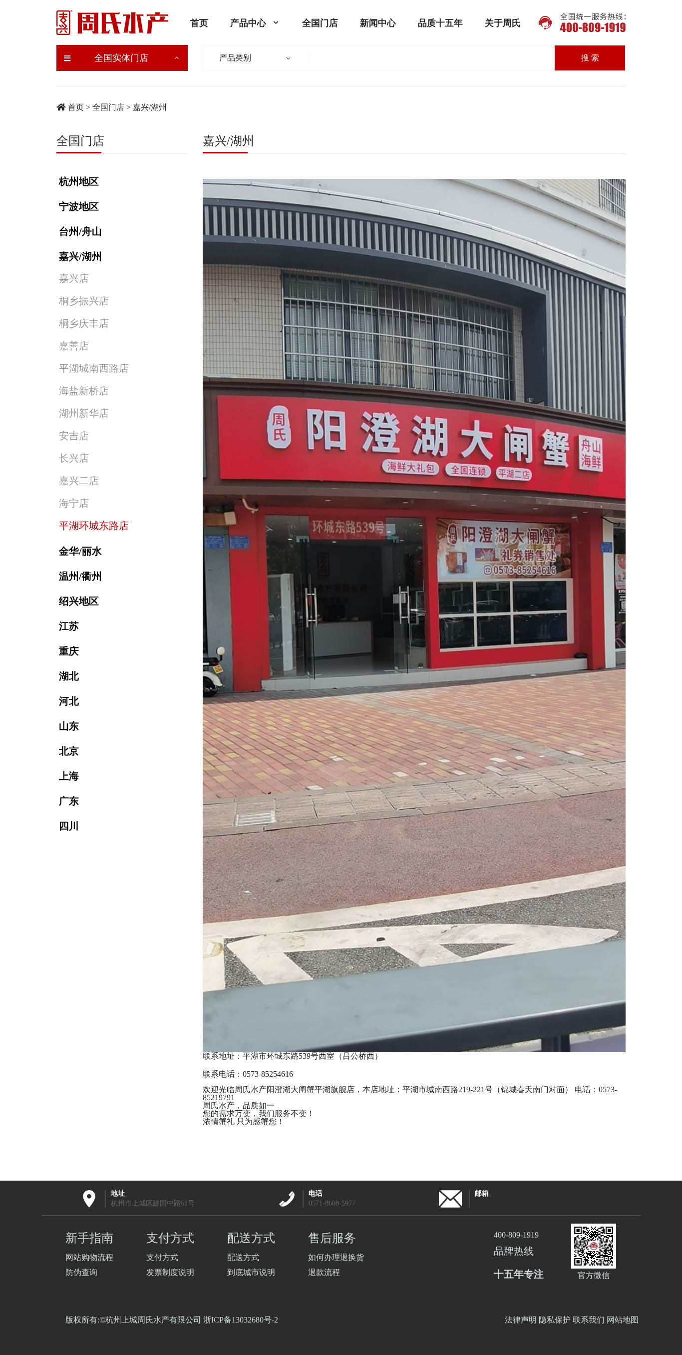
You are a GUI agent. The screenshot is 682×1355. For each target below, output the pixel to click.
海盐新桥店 (84, 390)
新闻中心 (378, 23)
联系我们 (589, 1320)
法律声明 (521, 1320)
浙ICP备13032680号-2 (240, 1320)
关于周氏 (503, 23)
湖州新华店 (84, 413)
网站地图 (623, 1320)
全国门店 (320, 23)
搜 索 (590, 57)
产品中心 (248, 23)
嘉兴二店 (79, 480)
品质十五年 (440, 23)
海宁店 (74, 503)
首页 (199, 23)
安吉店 (74, 435)
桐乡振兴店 (84, 300)
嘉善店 (74, 345)
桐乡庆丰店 (84, 323)
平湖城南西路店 (94, 368)
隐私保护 (555, 1320)
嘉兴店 (74, 278)
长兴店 (74, 458)
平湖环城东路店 (94, 525)
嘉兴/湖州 (150, 107)
